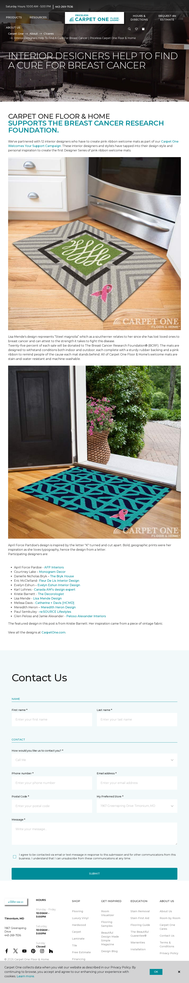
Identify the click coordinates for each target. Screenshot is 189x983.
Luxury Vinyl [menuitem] (80, 918)
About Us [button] (13, 27)
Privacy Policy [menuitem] (169, 953)
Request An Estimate (167, 17)
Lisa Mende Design (47, 598)
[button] (129, 29)
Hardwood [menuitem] (79, 925)
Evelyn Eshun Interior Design (58, 585)
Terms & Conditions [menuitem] (167, 944)
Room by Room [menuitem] (170, 918)
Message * (18, 819)
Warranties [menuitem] (137, 942)
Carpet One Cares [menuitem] (167, 927)
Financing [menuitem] (78, 959)
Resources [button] (38, 17)
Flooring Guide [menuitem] (140, 925)
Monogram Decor (52, 572)
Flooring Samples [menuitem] (107, 924)
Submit (94, 873)
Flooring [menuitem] (77, 911)
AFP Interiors (54, 567)
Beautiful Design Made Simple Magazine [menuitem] (110, 938)
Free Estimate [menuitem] (81, 952)
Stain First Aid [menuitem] (139, 918)
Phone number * (22, 773)
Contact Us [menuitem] (167, 935)
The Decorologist (51, 594)
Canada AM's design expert (54, 589)
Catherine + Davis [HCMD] (54, 603)
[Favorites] (136, 29)
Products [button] (14, 17)
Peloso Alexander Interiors (86, 616)
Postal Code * (20, 796)
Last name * (104, 710)
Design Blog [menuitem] (109, 951)
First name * (19, 710)
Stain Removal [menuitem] (140, 911)
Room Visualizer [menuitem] (107, 913)
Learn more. (26, 976)
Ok (156, 971)
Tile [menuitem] (74, 945)
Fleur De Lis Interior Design (59, 580)
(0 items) (143, 29)
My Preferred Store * (110, 796)
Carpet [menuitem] (76, 931)
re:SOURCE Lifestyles (55, 611)
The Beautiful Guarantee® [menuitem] (139, 933)
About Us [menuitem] (166, 911)
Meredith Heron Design (58, 607)
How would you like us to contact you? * (37, 750)
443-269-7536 (64, 6)
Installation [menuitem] (138, 949)
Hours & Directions (139, 17)
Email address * (106, 773)
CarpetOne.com (54, 632)
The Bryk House (62, 576)
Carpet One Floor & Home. (31, 959)
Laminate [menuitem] (78, 938)
